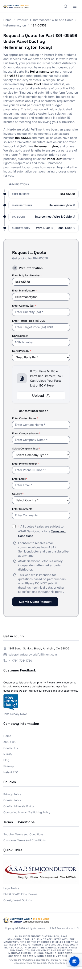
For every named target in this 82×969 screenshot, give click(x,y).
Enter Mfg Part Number (27, 275)
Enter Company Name (26, 433)
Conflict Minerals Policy (18, 806)
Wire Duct (43, 228)
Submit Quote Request (35, 601)
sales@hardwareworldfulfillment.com (32, 654)
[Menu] (75, 6)
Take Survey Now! (15, 714)
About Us (9, 742)
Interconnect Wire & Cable (53, 216)
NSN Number (20, 335)
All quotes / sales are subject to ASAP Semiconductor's (42, 531)
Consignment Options (17, 900)
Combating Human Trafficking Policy (26, 812)
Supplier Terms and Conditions (23, 834)
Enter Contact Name (25, 418)
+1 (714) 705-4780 (20, 660)
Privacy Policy (12, 794)
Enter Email (19, 478)
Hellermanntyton (14, 25)
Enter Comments (22, 509)
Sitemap (8, 766)
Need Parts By (21, 351)
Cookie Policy (12, 800)
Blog (6, 760)
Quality (7, 754)
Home (7, 20)
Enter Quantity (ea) (24, 305)
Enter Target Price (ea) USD (28, 320)
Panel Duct (64, 228)
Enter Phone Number (25, 463)
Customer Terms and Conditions (24, 840)
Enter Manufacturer (24, 290)
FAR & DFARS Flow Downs (20, 894)
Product (22, 20)
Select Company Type (26, 448)
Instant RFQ (10, 772)
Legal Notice (11, 888)
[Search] (65, 6)
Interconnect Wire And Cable (53, 20)
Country (18, 493)
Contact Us (10, 748)
